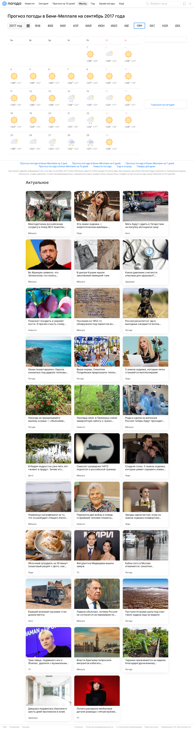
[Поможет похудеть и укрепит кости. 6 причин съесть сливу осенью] (48, 310)
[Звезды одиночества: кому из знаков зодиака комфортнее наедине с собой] (145, 504)
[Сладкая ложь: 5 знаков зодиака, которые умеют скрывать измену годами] (145, 456)
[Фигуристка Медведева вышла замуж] (97, 553)
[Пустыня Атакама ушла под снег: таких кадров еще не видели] (145, 601)
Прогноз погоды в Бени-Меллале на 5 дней (96, 163)
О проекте (78, 727)
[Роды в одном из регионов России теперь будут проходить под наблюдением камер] (145, 407)
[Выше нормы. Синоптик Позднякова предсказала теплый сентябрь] (97, 359)
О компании (14, 727)
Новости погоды (102, 166)
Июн (101, 25)
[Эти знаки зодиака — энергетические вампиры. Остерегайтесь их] (97, 213)
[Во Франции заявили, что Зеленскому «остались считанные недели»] (48, 262)
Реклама (25, 727)
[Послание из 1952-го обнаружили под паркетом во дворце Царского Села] (97, 310)
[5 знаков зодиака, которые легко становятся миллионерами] (145, 359)
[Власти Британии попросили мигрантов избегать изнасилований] (97, 650)
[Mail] (4, 3)
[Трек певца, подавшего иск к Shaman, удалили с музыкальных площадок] (48, 650)
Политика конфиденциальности (100, 727)
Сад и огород (124, 166)
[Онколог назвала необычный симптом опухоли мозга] (145, 698)
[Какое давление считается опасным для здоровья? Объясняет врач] (145, 262)
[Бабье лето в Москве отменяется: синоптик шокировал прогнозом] (145, 553)
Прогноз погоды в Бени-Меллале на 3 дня (43, 163)
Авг (126, 25)
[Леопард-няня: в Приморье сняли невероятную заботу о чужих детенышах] (97, 407)
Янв (37, 25)
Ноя (165, 25)
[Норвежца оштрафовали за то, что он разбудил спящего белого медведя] (48, 504)
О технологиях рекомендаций (129, 727)
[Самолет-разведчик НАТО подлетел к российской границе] (97, 456)
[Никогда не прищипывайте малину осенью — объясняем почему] (48, 407)
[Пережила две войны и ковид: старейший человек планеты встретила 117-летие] (97, 504)
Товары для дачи (146, 166)
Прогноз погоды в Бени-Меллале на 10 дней (63, 166)
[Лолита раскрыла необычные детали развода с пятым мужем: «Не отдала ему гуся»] (97, 698)
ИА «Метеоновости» (182, 727)
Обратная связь (151, 727)
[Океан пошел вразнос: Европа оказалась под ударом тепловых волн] (48, 359)
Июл (114, 25)
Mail (5, 727)
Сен (139, 25)
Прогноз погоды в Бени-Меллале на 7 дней (150, 163)
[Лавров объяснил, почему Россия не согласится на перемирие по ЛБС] (97, 601)
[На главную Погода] (14, 3)
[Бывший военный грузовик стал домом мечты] (48, 601)
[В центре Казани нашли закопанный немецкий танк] (97, 262)
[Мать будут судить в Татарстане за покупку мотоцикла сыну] (145, 213)
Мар (63, 25)
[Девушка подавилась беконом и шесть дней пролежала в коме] (48, 698)
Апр (76, 25)
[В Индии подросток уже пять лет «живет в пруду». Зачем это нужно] (48, 456)
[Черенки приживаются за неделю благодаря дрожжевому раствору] (145, 650)
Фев (50, 25)
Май (88, 25)
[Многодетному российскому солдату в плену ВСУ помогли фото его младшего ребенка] (48, 213)
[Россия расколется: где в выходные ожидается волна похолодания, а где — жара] (145, 310)
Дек (177, 25)
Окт (152, 25)
